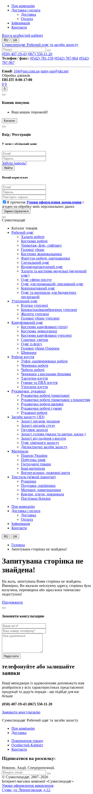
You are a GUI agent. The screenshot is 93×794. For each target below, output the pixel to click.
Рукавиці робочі (34, 413)
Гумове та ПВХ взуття (39, 383)
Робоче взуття (22, 357)
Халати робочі (32, 237)
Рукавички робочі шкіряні (42, 404)
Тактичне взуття (34, 378)
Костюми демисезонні (39, 331)
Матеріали (19, 451)
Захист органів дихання (40, 421)
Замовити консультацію (21, 712)
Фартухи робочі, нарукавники (45, 258)
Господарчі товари (36, 464)
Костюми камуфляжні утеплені (46, 335)
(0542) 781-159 (41, 58)
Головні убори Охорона (40, 348)
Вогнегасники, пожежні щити (45, 473)
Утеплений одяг (24, 301)
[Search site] (49, 50)
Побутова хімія (33, 460)
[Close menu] (4, 217)
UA (15, 40)
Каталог (9, 120)
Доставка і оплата (25, 10)
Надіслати (11, 656)
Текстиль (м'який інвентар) (33, 477)
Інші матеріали (33, 468)
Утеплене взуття (34, 387)
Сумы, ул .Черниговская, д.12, (26, 790)
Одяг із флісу (31, 344)
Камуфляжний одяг (27, 323)
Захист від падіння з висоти (43, 438)
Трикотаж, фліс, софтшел (41, 245)
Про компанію (23, 6)
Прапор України (34, 455)
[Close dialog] (4, 126)
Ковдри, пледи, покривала (42, 494)
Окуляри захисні (34, 430)
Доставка (18, 733)
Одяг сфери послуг (36, 280)
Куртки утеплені (34, 305)
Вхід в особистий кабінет (22, 35)
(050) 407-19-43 (14, 54)
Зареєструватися (16, 211)
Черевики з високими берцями (46, 374)
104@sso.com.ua (27, 71)
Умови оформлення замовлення (27, 786)
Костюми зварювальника (41, 254)
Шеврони (28, 353)
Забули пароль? (14, 163)
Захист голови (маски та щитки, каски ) (53, 434)
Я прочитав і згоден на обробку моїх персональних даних (42, 204)
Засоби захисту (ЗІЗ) (27, 417)
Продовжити (12, 602)
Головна (18, 545)
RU (6, 40)
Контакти (19, 27)
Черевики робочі (34, 365)
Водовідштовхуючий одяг (42, 267)
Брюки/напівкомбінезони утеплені (49, 310)
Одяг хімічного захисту (40, 443)
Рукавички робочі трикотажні (45, 395)
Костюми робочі (34, 241)
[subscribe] (49, 773)
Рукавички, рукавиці (28, 391)
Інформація (20, 23)
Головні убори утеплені (40, 318)
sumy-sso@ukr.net (54, 71)
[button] (52, 49)
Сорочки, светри (34, 340)
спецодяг (40, 45)
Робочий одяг (22, 232)
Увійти (8, 168)
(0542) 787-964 (66, 58)
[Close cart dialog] (4, 94)
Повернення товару (27, 741)
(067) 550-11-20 (40, 54)
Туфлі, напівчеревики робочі (44, 361)
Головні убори (32, 250)
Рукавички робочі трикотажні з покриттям (55, 400)
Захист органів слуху (38, 425)
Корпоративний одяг (38, 288)
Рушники (28, 481)
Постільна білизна (36, 498)
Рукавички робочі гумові (41, 408)
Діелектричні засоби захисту (44, 447)
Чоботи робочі (32, 370)
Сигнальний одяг (35, 262)
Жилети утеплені (35, 314)
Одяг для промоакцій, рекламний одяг (52, 284)
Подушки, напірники (38, 486)
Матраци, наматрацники (41, 490)
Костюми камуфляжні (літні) (44, 327)
